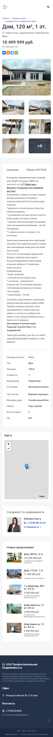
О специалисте (31, 527)
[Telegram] (12, 53)
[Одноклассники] (8, 53)
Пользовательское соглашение (35, 734)
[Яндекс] (42, 496)
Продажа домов (19, 18)
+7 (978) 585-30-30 (36, 523)
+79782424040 (14, 710)
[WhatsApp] (16, 53)
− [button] (8, 448)
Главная (5, 18)
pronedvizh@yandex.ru (17, 714)
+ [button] (8, 444)
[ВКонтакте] (4, 53)
